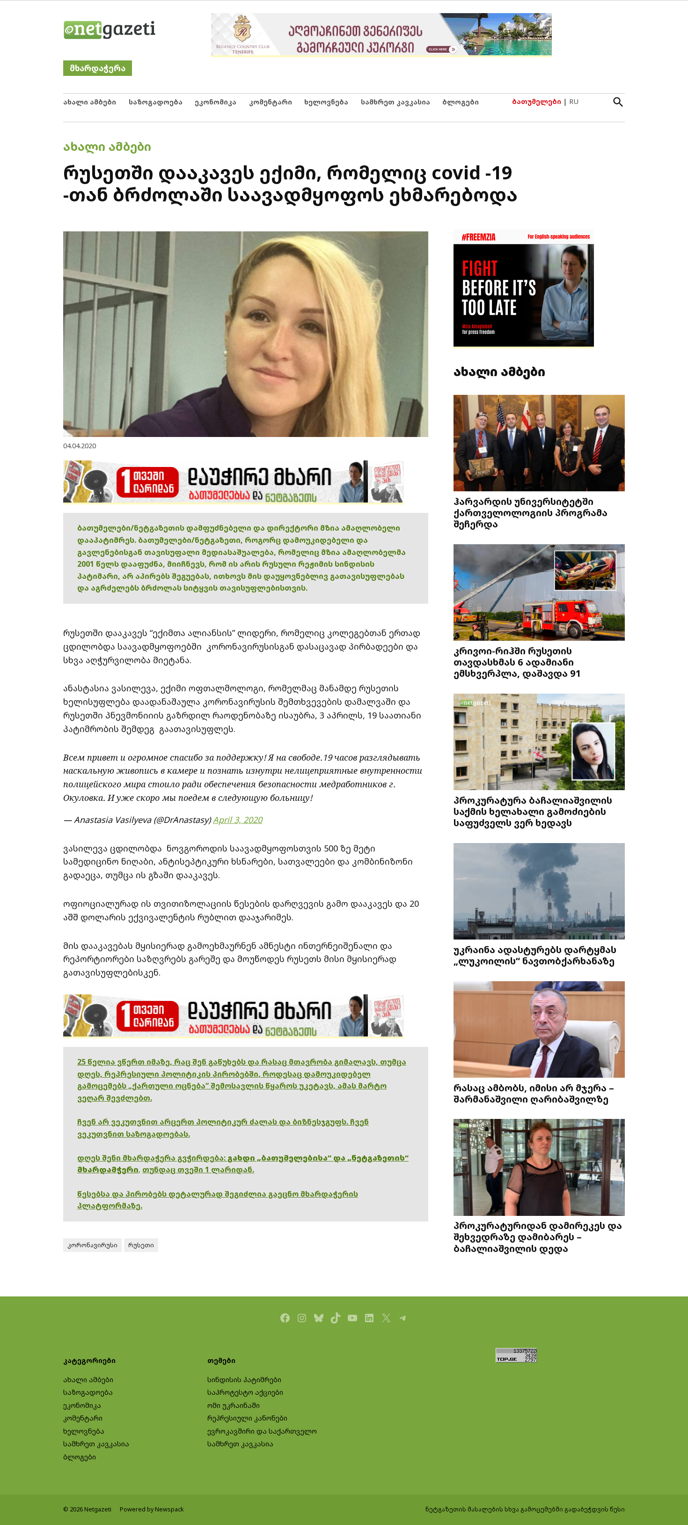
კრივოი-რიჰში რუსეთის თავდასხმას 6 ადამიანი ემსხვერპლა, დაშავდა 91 (517, 662)
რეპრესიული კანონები (247, 1418)
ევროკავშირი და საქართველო (262, 1431)
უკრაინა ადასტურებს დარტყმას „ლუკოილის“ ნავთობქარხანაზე (535, 955)
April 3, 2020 (237, 819)
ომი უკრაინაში (233, 1405)
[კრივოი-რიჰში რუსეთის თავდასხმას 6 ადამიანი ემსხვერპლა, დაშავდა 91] (539, 593)
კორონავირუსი (92, 1245)
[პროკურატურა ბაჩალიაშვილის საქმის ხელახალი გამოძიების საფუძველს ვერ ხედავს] (539, 743)
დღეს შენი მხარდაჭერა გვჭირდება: (152, 1158)
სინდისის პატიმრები (244, 1379)
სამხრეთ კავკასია (395, 101)
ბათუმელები (536, 101)
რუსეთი (141, 1245)
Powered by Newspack (152, 1509)
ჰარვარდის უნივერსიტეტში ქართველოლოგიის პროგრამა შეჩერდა (530, 512)
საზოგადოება (156, 101)
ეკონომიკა (215, 101)
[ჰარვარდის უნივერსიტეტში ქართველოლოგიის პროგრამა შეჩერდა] (539, 444)
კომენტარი (270, 101)
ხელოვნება (326, 101)
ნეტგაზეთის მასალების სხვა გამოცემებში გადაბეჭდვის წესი (525, 1509)
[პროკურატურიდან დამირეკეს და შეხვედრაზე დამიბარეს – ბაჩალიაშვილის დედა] (539, 1168)
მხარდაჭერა (97, 68)
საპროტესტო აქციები (245, 1392)
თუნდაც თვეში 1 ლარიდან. (198, 1169)
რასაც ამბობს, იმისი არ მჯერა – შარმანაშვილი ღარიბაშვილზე (534, 1093)
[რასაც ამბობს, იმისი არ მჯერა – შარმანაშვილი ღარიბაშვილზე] (539, 1030)
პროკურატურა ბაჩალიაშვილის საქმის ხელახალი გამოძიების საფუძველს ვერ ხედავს (533, 811)
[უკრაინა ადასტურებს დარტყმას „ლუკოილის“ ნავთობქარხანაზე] (539, 892)
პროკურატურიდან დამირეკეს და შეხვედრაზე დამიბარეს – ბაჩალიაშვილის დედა (538, 1236)
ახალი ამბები (89, 101)
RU (573, 101)
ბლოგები (460, 101)
